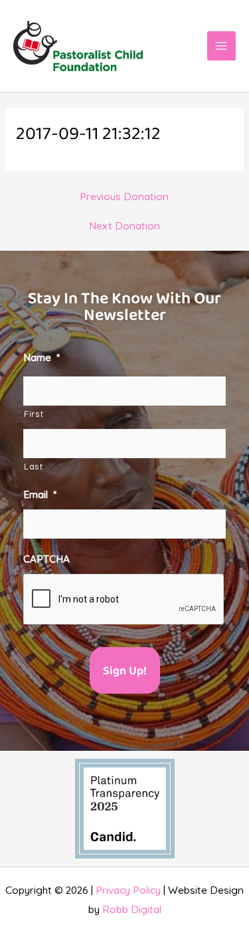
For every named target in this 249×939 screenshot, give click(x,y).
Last (33, 466)
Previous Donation (124, 197)
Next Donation (124, 226)
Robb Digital (131, 909)
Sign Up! (125, 671)
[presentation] (124, 600)
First (33, 413)
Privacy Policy (128, 889)
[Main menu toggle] (221, 45)
